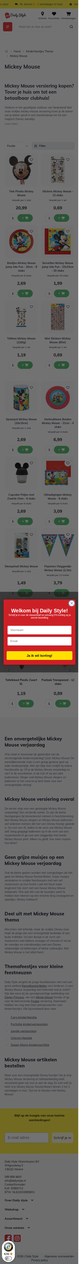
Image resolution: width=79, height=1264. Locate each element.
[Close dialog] (71, 603)
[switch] (8, 1258)
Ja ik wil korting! (40, 655)
